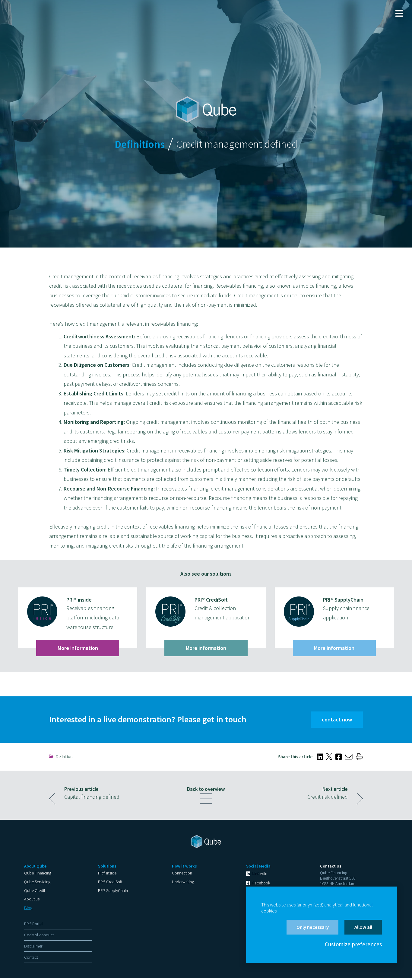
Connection (182, 873)
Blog (28, 907)
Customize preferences (353, 944)
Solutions (107, 866)
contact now (337, 719)
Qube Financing (37, 873)
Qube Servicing (37, 881)
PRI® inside (107, 873)
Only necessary (312, 927)
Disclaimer (33, 946)
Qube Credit (34, 890)
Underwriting (183, 881)
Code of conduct (39, 935)
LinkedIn (259, 873)
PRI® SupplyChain (113, 890)
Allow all (363, 927)
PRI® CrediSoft (110, 881)
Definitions (65, 756)
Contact (31, 957)
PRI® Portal (33, 923)
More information (78, 647)
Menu (399, 13)
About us (32, 899)
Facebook (261, 883)
